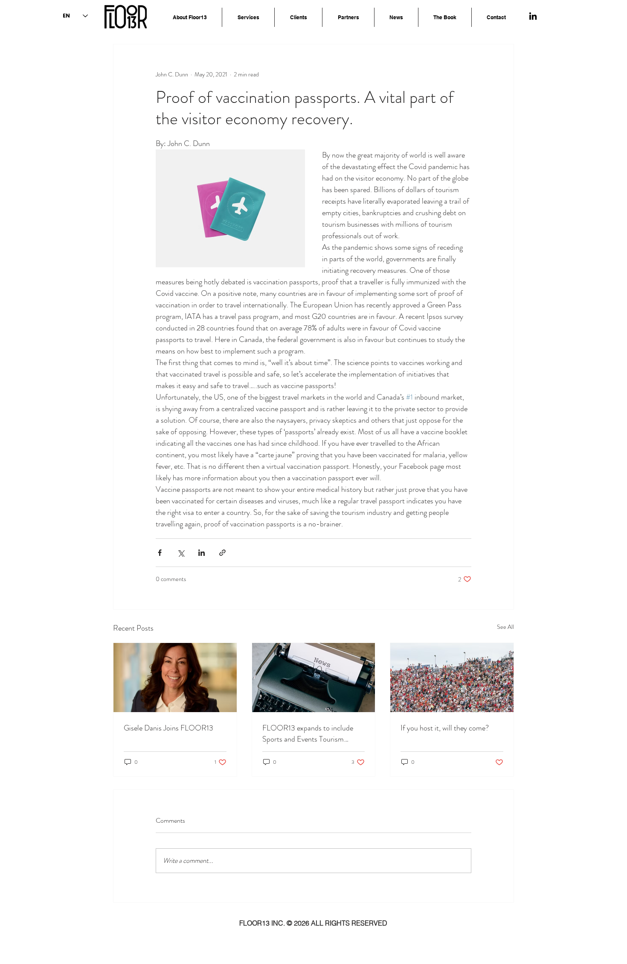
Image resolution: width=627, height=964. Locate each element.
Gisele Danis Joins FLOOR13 (168, 727)
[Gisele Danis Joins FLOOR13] (175, 677)
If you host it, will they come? (445, 727)
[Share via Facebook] (160, 553)
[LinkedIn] (533, 16)
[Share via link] (222, 553)
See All (505, 626)
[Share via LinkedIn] (201, 553)
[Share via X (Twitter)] (181, 553)
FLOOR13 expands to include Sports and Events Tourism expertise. (307, 733)
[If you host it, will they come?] (452, 677)
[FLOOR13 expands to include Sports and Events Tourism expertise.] (313, 677)
